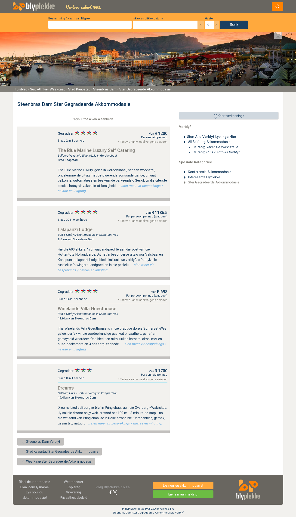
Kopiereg (73, 487)
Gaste (209, 18)
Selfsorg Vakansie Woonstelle (215, 147)
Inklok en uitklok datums (148, 18)
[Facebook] (110, 492)
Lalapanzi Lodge (75, 229)
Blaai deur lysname (34, 487)
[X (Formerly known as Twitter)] (115, 492)
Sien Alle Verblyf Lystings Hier (211, 137)
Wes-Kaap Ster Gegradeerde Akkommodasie (58, 461)
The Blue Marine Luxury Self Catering (96, 150)
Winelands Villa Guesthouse (87, 308)
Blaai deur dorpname (34, 482)
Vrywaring (73, 492)
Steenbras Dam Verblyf (42, 441)
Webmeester (73, 482)
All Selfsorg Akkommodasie (208, 142)
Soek (234, 24)
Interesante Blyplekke (203, 177)
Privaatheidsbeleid (73, 497)
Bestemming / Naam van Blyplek (69, 18)
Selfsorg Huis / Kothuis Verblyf (216, 152)
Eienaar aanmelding (182, 494)
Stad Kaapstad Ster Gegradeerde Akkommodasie (61, 451)
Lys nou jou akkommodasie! (183, 485)
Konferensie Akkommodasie (209, 172)
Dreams (66, 388)
